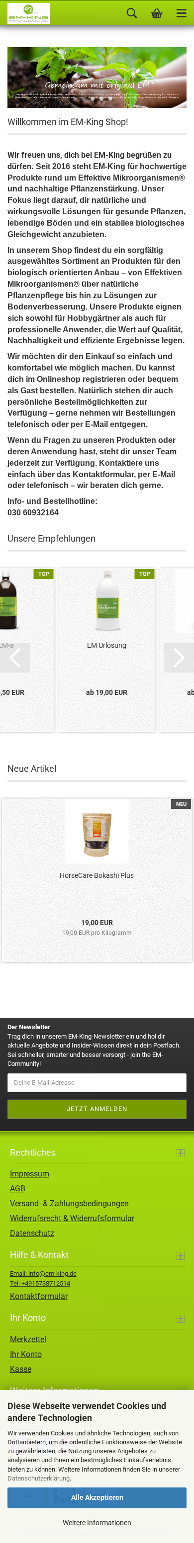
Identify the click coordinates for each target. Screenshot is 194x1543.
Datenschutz (32, 1233)
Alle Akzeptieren (97, 1497)
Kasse (20, 1369)
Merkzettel (28, 1339)
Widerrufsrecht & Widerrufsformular (72, 1218)
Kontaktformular (39, 1296)
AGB (17, 1188)
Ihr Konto (26, 1354)
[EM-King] (25, 13)
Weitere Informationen (97, 1523)
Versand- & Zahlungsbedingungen (69, 1203)
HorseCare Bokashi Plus (97, 875)
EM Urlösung (106, 645)
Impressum (29, 1173)
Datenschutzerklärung (38, 1478)
